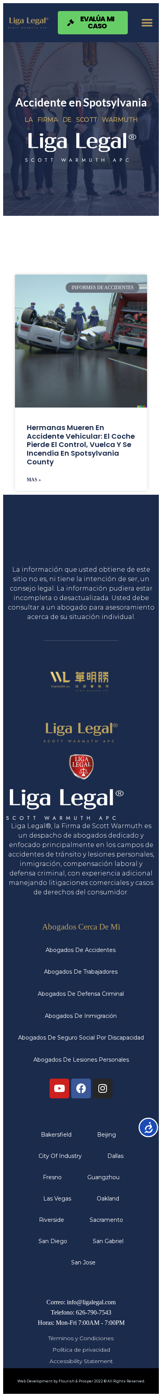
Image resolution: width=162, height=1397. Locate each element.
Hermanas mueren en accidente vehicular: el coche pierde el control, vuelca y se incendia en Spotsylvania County (81, 444)
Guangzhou (103, 1177)
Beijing (106, 1134)
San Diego (53, 1241)
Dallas (115, 1155)
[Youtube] (59, 1088)
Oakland (108, 1198)
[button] (147, 23)
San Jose (83, 1262)
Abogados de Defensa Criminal (81, 993)
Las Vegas (57, 1198)
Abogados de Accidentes (81, 950)
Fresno (52, 1177)
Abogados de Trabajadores (81, 971)
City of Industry (60, 1155)
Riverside (51, 1219)
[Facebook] (81, 1088)
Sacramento (106, 1219)
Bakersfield (56, 1134)
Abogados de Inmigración (81, 1015)
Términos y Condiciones (81, 1338)
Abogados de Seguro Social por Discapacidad (81, 1037)
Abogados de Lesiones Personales (81, 1059)
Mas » (34, 479)
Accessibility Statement (81, 1361)
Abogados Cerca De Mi (81, 926)
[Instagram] (102, 1088)
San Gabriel (108, 1241)
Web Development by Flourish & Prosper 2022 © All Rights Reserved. (81, 1381)
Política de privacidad (81, 1349)
